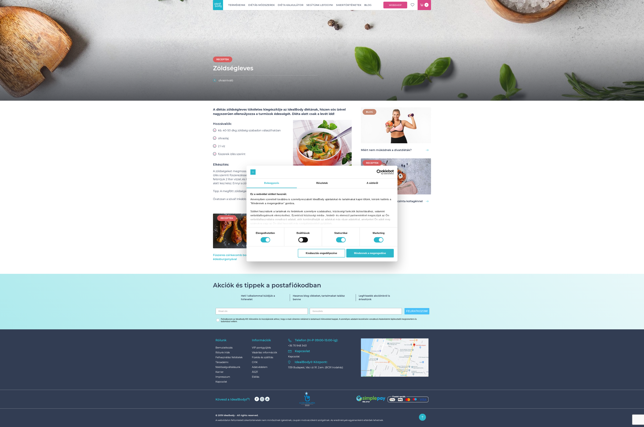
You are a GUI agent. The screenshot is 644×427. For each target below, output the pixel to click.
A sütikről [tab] (372, 183)
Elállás (255, 376)
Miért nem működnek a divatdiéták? (386, 150)
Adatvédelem (259, 367)
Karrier (220, 371)
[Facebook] (257, 399)
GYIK (255, 362)
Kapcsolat (221, 381)
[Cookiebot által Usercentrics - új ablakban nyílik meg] (379, 171)
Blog (367, 5)
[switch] (303, 239)
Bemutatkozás (224, 347)
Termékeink (236, 5)
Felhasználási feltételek (229, 357)
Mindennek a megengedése (370, 253)
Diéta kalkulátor (290, 5)
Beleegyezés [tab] (271, 183)
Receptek (222, 59)
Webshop (395, 5)
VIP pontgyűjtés (261, 347)
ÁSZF (255, 371)
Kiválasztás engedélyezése (321, 253)
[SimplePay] (392, 399)
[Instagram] (262, 399)
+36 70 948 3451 (297, 345)
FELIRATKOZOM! (417, 311)
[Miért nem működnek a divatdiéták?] (396, 125)
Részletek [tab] (322, 183)
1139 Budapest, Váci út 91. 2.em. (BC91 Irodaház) (315, 367)
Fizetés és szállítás (262, 357)
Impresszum (223, 376)
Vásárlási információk (264, 352)
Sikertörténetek (348, 5)
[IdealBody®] (218, 5)
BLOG (369, 111)
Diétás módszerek (261, 5)
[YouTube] (267, 399)
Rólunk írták (223, 352)
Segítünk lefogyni (319, 5)
